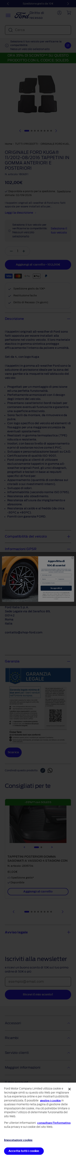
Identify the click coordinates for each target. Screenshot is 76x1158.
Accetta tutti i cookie (24, 1151)
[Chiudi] (69, 1089)
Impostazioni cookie (18, 1140)
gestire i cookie (50, 1100)
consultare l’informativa (54, 1123)
